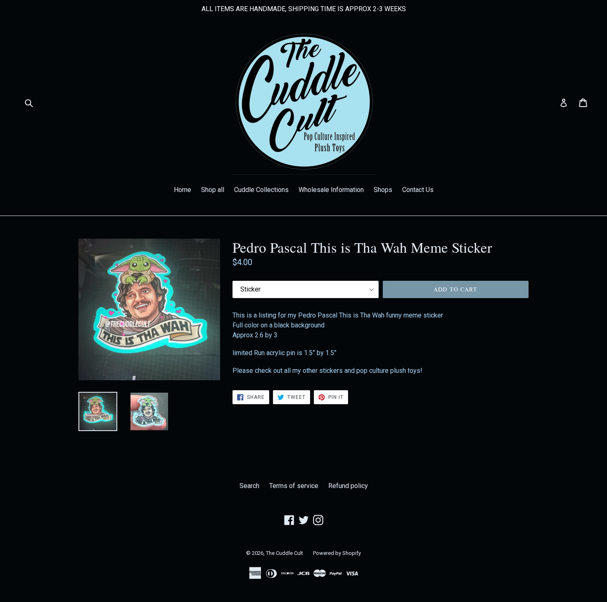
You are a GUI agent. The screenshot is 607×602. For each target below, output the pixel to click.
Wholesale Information (331, 190)
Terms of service (293, 486)
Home (182, 190)
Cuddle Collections (261, 190)
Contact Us (418, 190)
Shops (383, 190)
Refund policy (348, 486)
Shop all (212, 190)
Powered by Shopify (337, 553)
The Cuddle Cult (284, 553)
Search (249, 486)
